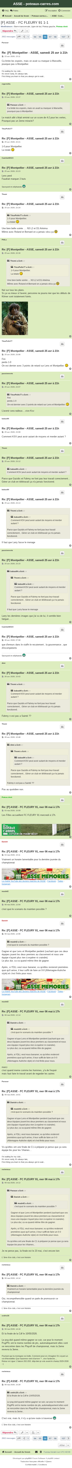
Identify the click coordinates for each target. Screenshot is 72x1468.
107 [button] (63, 36)
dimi (3, 663)
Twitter (60, 881)
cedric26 (5, 1316)
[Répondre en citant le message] (62, 45)
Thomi (4, 194)
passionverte (7, 373)
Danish (5, 842)
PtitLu (4, 240)
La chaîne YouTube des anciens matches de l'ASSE (24, 881)
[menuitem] (5, 11)
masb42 (5, 891)
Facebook (51, 881)
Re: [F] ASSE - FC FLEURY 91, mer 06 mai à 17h (31, 807)
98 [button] (55, 36)
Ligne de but (36, 26)
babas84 (5, 419)
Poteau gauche (48, 26)
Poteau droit (62, 26)
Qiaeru (49, 1461)
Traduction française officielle (32, 1461)
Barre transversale (22, 26)
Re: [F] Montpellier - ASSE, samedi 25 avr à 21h (34, 52)
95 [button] (40, 36)
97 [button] (50, 36)
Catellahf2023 (7, 158)
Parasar (5, 43)
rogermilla (6, 84)
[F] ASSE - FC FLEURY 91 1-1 (24, 22)
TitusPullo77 (7, 129)
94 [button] (35, 36)
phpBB (28, 1458)
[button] (18, 37)
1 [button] (28, 36)
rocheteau (6, 1169)
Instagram (6, 884)
